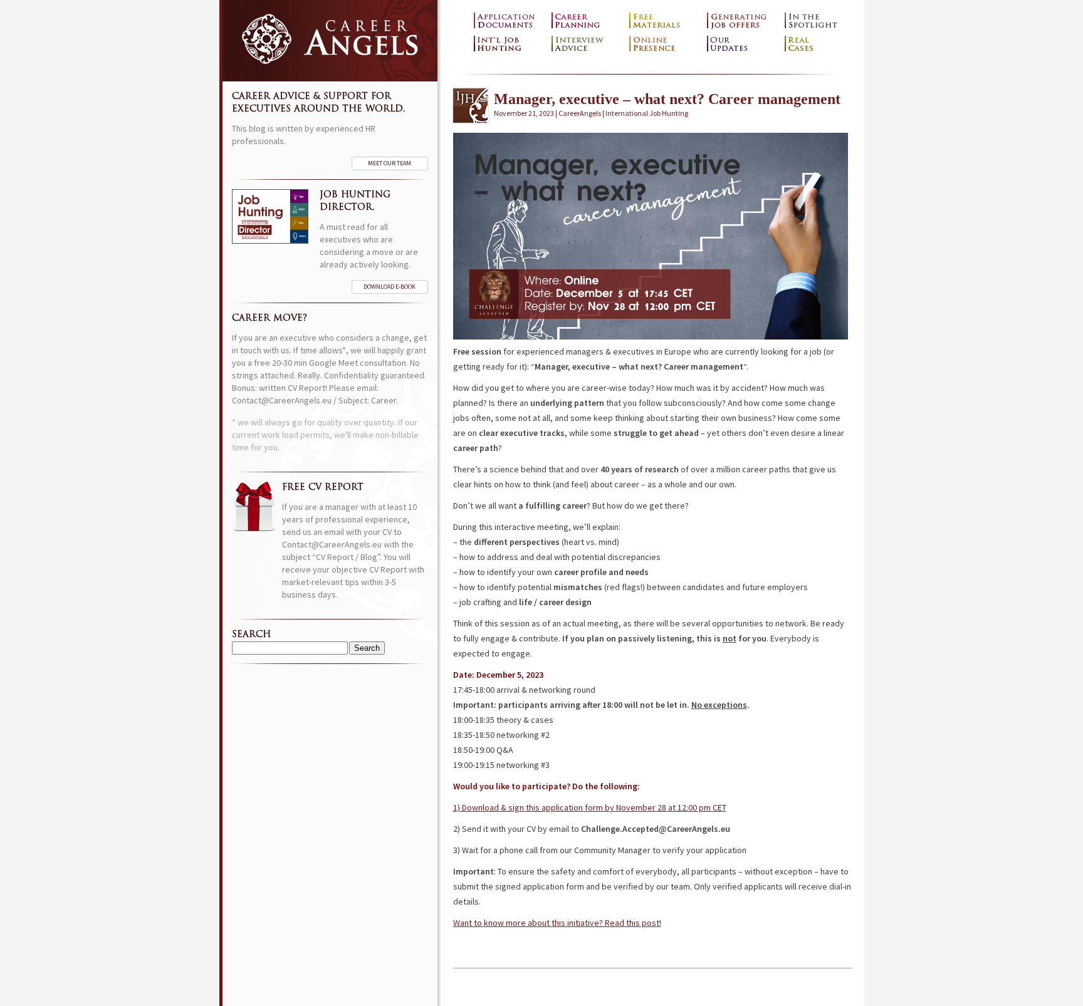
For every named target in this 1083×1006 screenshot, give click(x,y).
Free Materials (665, 21)
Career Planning (587, 21)
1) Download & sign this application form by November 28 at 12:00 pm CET (589, 807)
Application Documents (509, 21)
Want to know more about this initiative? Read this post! (557, 922)
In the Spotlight (820, 21)
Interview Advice (587, 44)
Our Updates (742, 44)
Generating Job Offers (742, 21)
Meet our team (389, 163)
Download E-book (390, 287)
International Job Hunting (509, 44)
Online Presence (665, 44)
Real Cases (820, 44)
